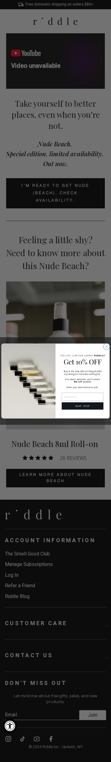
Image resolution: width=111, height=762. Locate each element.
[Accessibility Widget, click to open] (10, 726)
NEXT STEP (83, 406)
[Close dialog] (106, 347)
